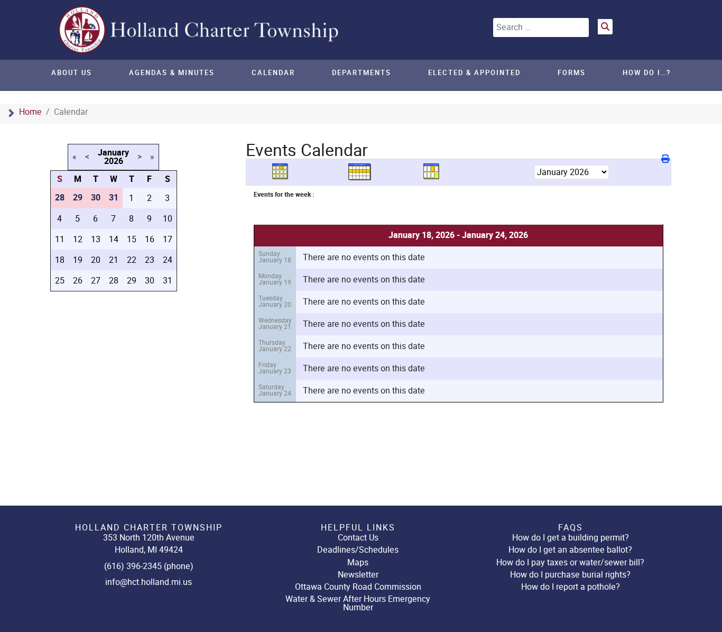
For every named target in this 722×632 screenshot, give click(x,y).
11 (59, 239)
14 (113, 239)
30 (149, 280)
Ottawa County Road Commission (358, 587)
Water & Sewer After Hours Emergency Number (357, 603)
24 (167, 260)
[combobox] (541, 27)
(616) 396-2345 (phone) (148, 566)
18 (59, 260)
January (113, 152)
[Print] (666, 159)
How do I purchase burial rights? (570, 575)
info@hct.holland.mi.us (148, 582)
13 (95, 239)
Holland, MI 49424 (149, 550)
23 (149, 260)
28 (113, 280)
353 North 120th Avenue (149, 538)
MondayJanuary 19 (274, 279)
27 (95, 280)
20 (95, 260)
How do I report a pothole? (570, 587)
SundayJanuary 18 (274, 256)
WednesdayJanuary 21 (275, 323)
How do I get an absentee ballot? (570, 550)
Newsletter (358, 575)
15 (131, 239)
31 (167, 280)
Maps (357, 562)
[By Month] (283, 172)
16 (149, 239)
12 (77, 239)
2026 (113, 161)
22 (131, 260)
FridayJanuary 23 (274, 367)
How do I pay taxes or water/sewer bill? (570, 562)
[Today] (435, 172)
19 (77, 260)
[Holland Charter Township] (200, 29)
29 (131, 280)
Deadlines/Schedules (358, 550)
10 (167, 219)
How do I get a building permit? (570, 538)
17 (167, 239)
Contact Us (358, 538)
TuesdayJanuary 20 (274, 301)
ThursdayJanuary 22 (274, 345)
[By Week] (360, 172)
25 (59, 280)
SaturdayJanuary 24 (274, 390)
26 (77, 280)
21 (113, 260)
